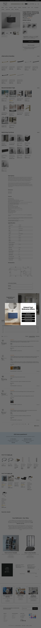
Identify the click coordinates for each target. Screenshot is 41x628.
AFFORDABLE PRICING (28, 320)
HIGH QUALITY (28, 313)
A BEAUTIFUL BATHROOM (28, 318)
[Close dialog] (35, 304)
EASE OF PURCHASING (28, 316)
